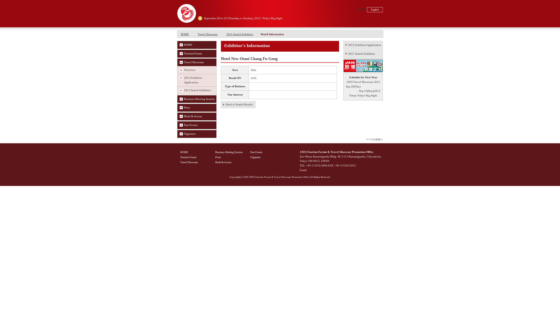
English (375, 9)
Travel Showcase (208, 34)
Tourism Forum (193, 53)
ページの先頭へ (374, 139)
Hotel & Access (193, 116)
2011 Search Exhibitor (239, 34)
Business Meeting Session (199, 99)
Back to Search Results (239, 104)
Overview (189, 70)
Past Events (191, 125)
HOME (185, 34)
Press (187, 107)
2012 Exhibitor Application (193, 80)
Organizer (190, 133)
